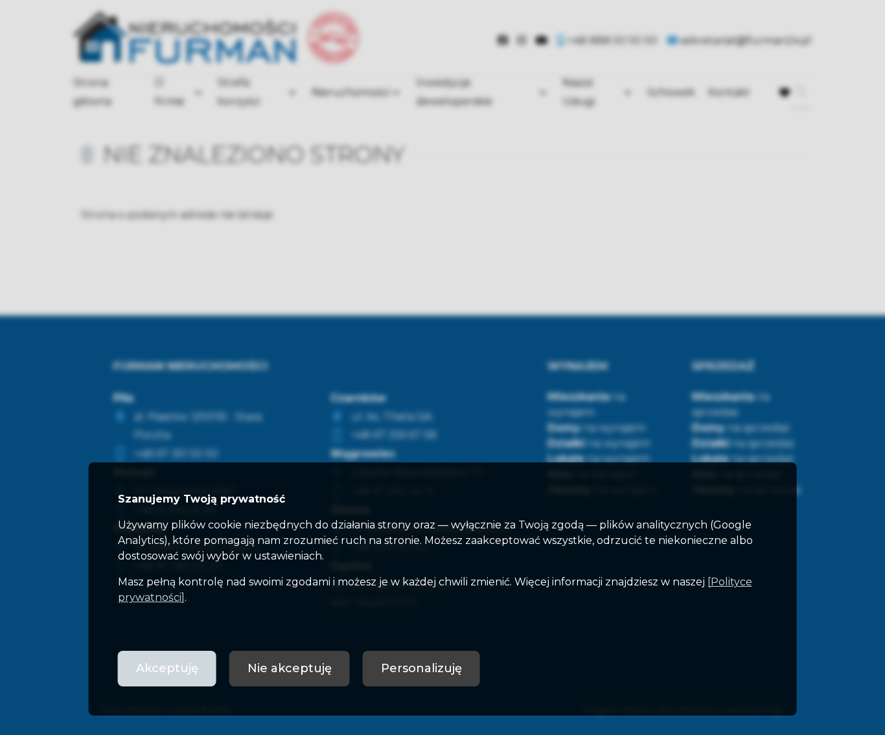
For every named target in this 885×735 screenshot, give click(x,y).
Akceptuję (167, 668)
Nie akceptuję (289, 668)
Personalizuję (421, 668)
